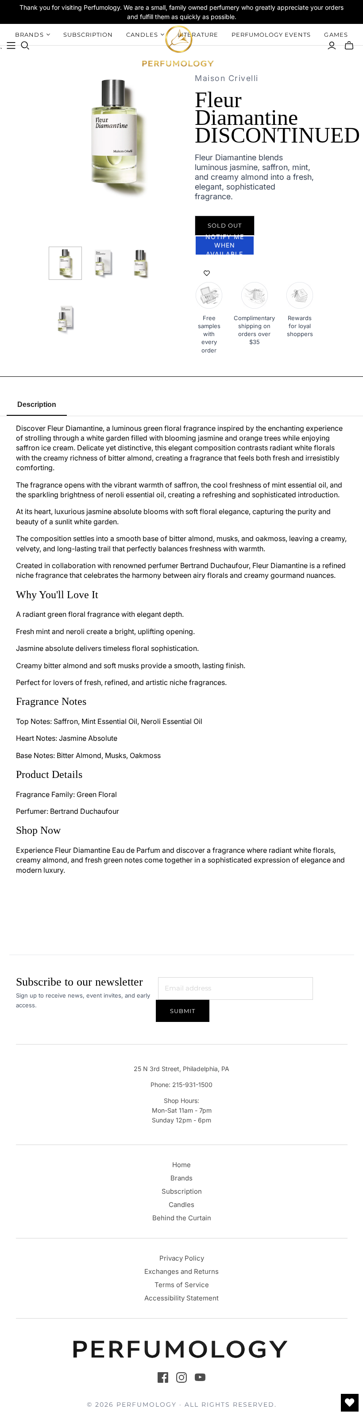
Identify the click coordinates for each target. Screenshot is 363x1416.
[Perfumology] (178, 45)
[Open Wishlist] (350, 1403)
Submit (182, 1010)
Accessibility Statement (181, 1298)
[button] (225, 245)
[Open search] (25, 45)
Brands (181, 1178)
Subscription (182, 1191)
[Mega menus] (11, 45)
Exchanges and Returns (181, 1271)
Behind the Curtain (181, 1218)
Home (181, 1165)
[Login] (331, 45)
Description (36, 404)
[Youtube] (200, 1377)
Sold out (225, 225)
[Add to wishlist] (207, 273)
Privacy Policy (181, 1258)
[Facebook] (163, 1377)
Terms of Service (181, 1285)
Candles (181, 1204)
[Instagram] (181, 1377)
